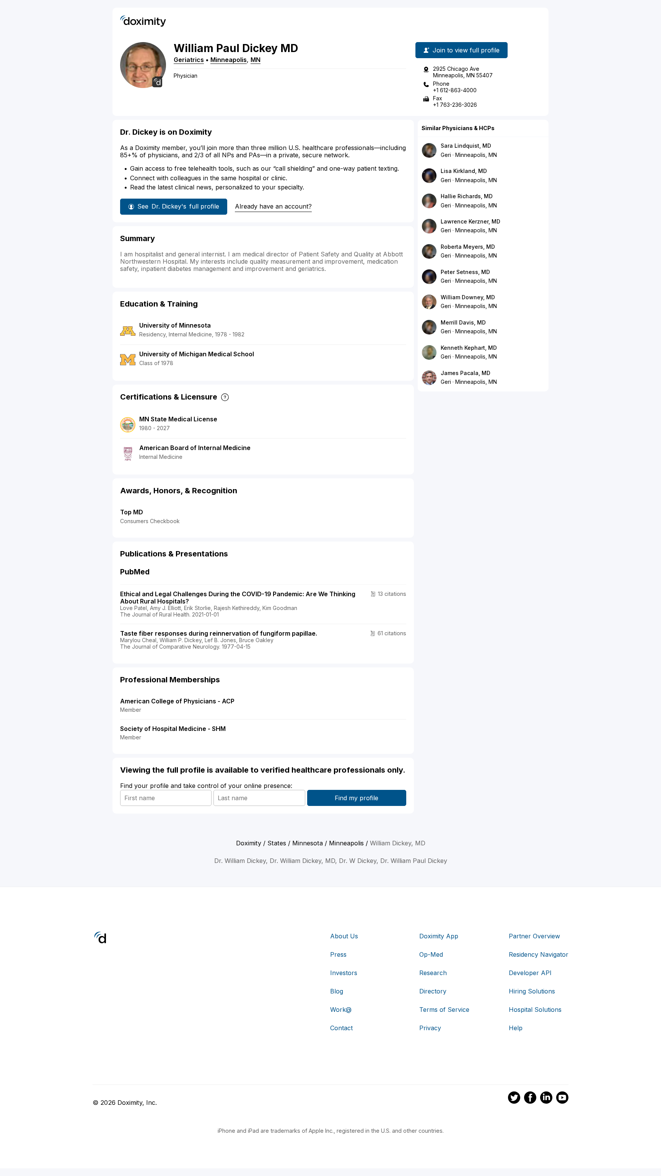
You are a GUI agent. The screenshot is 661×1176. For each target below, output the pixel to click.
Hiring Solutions (532, 991)
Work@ (341, 1009)
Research (433, 973)
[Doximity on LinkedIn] (546, 1099)
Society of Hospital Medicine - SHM (173, 728)
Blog (336, 991)
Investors (343, 973)
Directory (432, 991)
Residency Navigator (538, 954)
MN (255, 60)
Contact (341, 1028)
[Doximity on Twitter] (514, 1099)
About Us (344, 936)
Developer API (530, 973)
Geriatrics (189, 60)
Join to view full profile (466, 50)
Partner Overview (534, 936)
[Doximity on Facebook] (530, 1099)
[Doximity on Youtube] (562, 1099)
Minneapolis (228, 60)
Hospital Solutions (535, 1009)
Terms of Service (444, 1009)
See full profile (178, 206)
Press (338, 954)
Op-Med (431, 954)
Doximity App (438, 936)
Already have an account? (273, 206)
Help (516, 1028)
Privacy (430, 1028)
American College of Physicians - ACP (177, 701)
